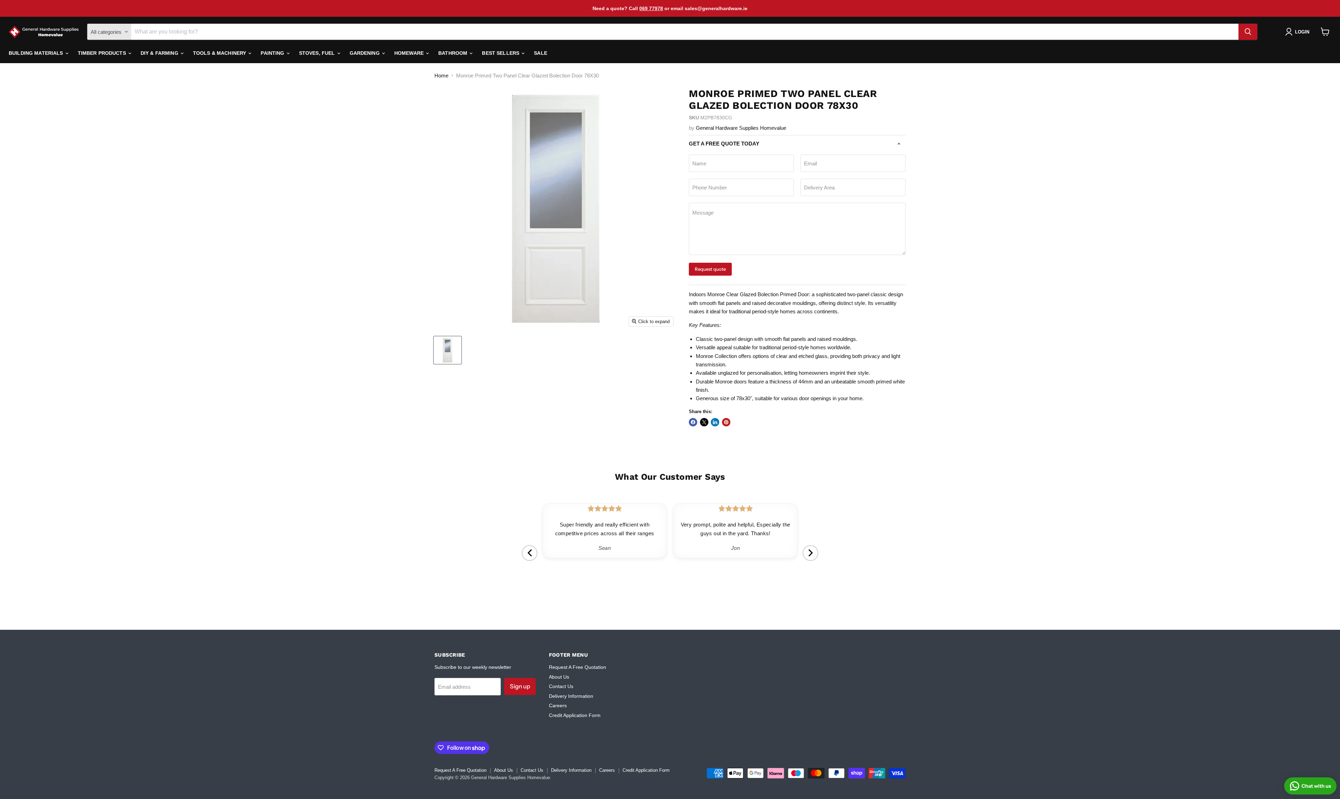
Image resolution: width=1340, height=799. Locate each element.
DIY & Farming (160, 53)
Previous (529, 553)
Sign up (520, 686)
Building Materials (37, 53)
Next (810, 553)
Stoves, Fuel (317, 53)
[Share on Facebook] (693, 422)
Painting (273, 53)
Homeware (409, 53)
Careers (558, 705)
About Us (559, 677)
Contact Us (561, 686)
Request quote (710, 269)
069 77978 (651, 8)
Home (441, 76)
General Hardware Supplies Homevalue (741, 128)
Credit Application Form (575, 715)
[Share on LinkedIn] (715, 422)
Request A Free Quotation (577, 667)
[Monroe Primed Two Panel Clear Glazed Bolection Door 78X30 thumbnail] (447, 350)
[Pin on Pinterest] (726, 422)
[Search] (1247, 32)
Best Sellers (501, 53)
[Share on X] (704, 422)
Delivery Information (571, 696)
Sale (540, 53)
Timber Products (102, 53)
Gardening (365, 53)
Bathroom (453, 53)
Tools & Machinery (220, 53)
